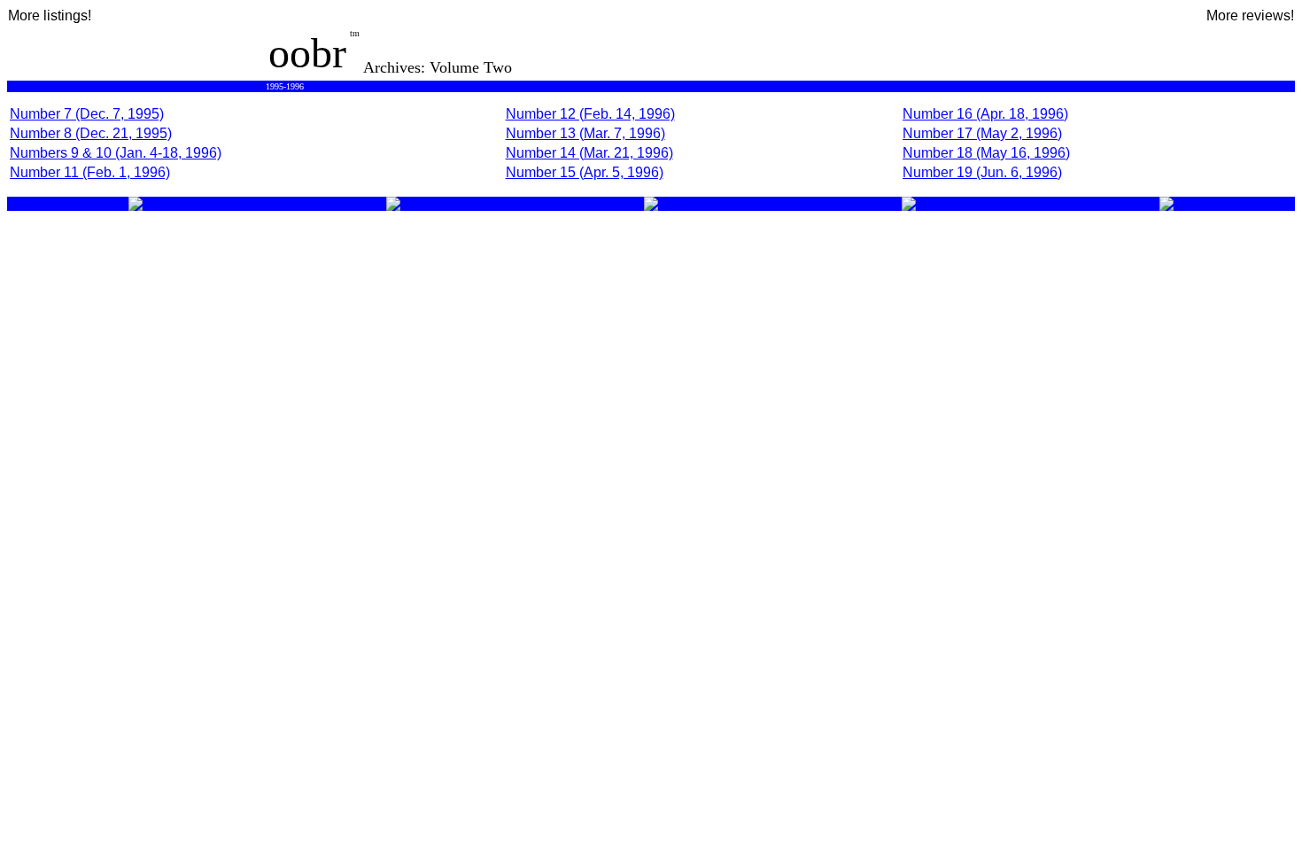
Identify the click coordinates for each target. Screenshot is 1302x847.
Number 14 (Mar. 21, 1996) (589, 152)
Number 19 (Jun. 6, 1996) (982, 172)
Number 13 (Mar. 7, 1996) (585, 133)
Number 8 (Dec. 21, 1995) (91, 133)
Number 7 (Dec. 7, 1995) (87, 113)
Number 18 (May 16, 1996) (986, 152)
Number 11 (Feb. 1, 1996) (90, 172)
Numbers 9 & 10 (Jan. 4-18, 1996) (115, 152)
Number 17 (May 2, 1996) (982, 133)
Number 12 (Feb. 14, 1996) (590, 113)
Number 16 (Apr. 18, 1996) (985, 113)
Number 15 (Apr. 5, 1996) (584, 172)
